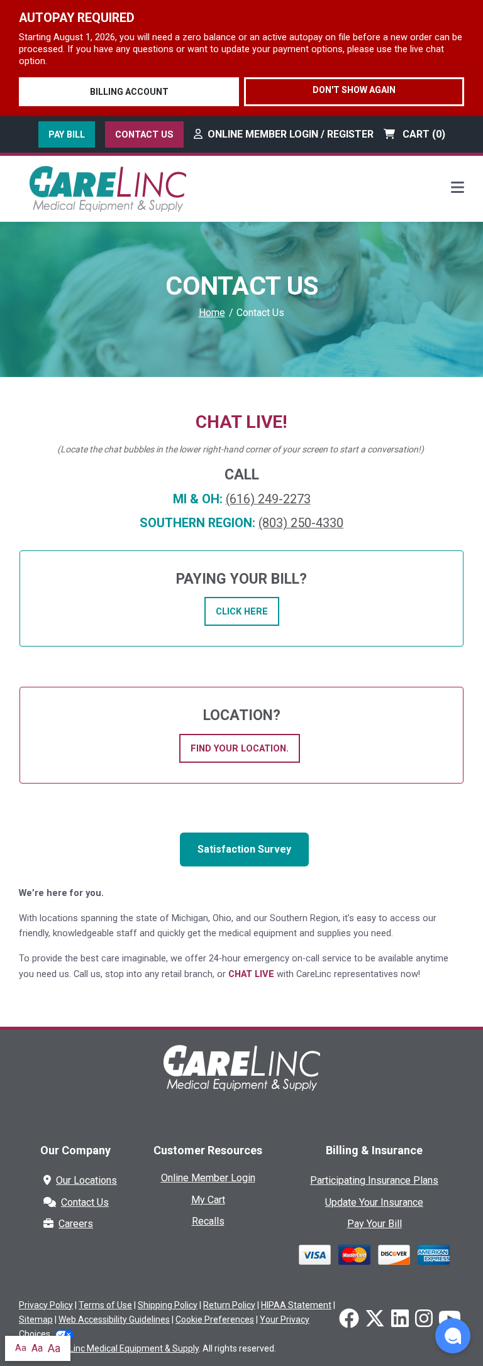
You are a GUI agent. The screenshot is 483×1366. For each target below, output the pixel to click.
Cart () (422, 134)
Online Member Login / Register (291, 134)
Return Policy (229, 1305)
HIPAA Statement (296, 1305)
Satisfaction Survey (244, 849)
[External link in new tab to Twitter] (375, 1319)
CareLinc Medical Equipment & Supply (124, 1348)
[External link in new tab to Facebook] (349, 1319)
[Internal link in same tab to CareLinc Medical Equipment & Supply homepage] (107, 188)
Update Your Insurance (374, 1202)
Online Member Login (208, 1178)
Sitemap (36, 1319)
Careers (75, 1224)
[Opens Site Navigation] (457, 188)
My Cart (208, 1200)
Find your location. (240, 748)
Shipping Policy (167, 1305)
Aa (20, 1348)
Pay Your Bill (374, 1224)
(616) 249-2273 (268, 499)
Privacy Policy (46, 1305)
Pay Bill (66, 134)
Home (212, 313)
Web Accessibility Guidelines (114, 1319)
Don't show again (354, 90)
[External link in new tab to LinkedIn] (400, 1319)
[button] (452, 1335)
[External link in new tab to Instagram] (424, 1319)
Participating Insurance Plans (374, 1180)
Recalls (208, 1221)
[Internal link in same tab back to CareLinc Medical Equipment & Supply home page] (241, 1077)
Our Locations (86, 1180)
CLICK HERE (242, 611)
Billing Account (129, 92)
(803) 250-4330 (300, 523)
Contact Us (144, 134)
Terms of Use (105, 1305)
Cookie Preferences (214, 1319)
